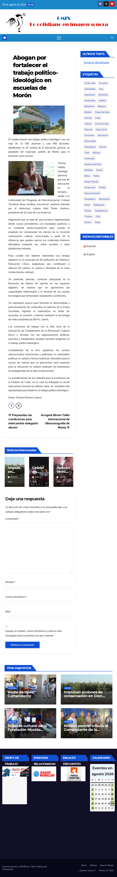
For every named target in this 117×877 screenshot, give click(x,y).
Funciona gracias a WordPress (16, 866)
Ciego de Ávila (102, 112)
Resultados (90, 199)
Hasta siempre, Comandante (21, 694)
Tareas (88, 210)
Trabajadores (101, 210)
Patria (96, 176)
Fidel (87, 152)
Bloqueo (102, 106)
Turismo (88, 216)
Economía (89, 135)
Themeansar (7, 869)
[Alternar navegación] (59, 37)
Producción (90, 187)
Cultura (88, 123)
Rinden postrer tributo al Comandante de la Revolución (86, 730)
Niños (87, 176)
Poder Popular (91, 181)
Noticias (93, 865)
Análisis (102, 100)
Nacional (12, 688)
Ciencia (88, 118)
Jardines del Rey (93, 164)
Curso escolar (102, 123)
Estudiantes (90, 147)
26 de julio (90, 83)
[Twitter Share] (18, 405)
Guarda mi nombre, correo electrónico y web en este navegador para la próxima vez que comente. (33, 633)
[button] (112, 37)
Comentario (12, 519)
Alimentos (103, 94)
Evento (102, 147)
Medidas (89, 170)
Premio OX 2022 (106, 870)
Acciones (103, 83)
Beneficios (89, 106)
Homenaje (89, 158)
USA (98, 216)
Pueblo (102, 187)
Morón (99, 170)
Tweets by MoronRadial (96, 62)
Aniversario (90, 100)
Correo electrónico (16, 597)
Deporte (88, 129)
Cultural (12, 722)
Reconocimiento (92, 193)
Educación (103, 135)
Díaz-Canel (101, 129)
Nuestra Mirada (106, 865)
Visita (97, 222)
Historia (96, 152)
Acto (101, 89)
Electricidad (90, 141)
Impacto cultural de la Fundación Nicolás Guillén (27, 730)
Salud (87, 205)
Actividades (90, 89)
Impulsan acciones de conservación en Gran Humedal (83, 696)
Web (7, 611)
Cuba (97, 118)
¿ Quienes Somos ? (87, 870)
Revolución (104, 199)
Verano (88, 222)
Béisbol (88, 112)
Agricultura (90, 94)
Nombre (10, 582)
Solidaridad (99, 205)
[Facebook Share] (11, 405)
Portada (68, 722)
